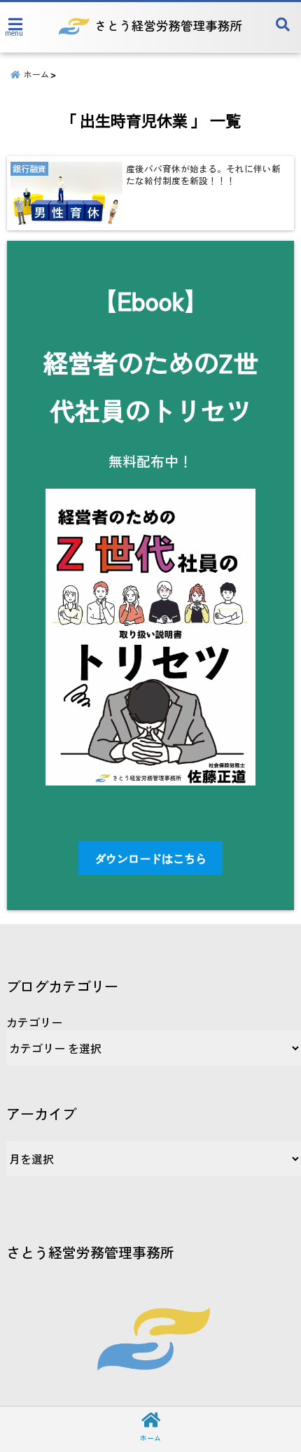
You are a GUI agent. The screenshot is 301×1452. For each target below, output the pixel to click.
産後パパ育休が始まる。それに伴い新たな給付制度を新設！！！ (203, 174)
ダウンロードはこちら (150, 858)
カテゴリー (34, 1022)
